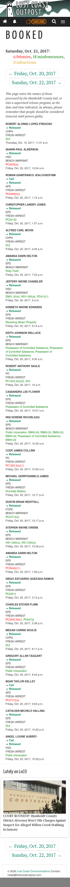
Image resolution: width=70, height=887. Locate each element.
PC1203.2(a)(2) (15, 381)
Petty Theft (12, 271)
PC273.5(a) (12, 517)
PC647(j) (29, 619)
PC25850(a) (13, 194)
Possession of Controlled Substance (27, 348)
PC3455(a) (12, 164)
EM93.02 (33, 432)
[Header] (35, 8)
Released (15, 127)
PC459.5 (11, 594)
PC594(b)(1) (13, 568)
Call (11, 179)
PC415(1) (42, 296)
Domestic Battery (16, 491)
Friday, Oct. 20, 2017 (32, 73)
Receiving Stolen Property (21, 322)
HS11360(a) (13, 542)
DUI (8, 139)
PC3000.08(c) (14, 619)
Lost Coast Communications (33, 871)
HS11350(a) (28, 296)
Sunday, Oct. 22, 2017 (37, 82)
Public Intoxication (16, 432)
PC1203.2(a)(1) (15, 465)
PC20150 (11, 219)
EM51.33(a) (13, 296)
